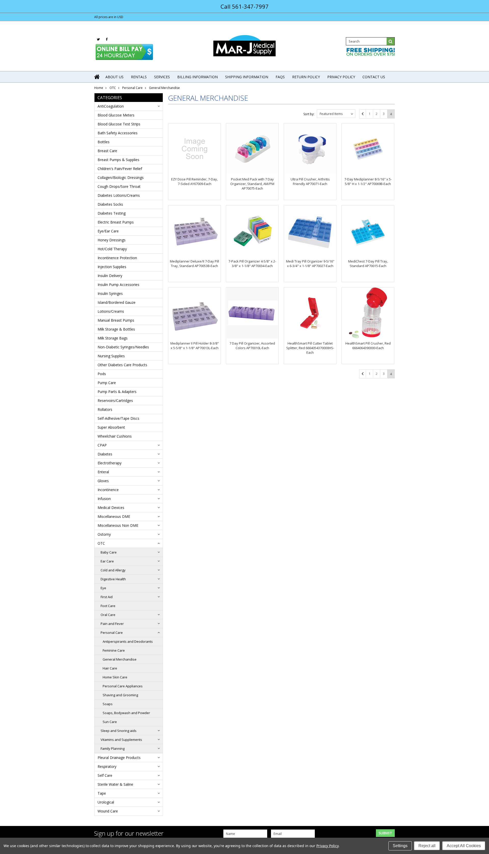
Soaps (108, 704)
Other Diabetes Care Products (122, 364)
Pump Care (107, 382)
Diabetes (105, 454)
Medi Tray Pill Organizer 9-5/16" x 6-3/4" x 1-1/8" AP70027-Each (310, 263)
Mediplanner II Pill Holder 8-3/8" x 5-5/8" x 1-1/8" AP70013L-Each (194, 345)
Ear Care (107, 561)
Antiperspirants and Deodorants (128, 641)
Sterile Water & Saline (115, 784)
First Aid (107, 597)
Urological (106, 802)
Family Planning (113, 748)
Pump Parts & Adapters (117, 391)
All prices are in (108, 17)
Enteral (103, 471)
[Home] (97, 77)
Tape (102, 793)
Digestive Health (113, 579)
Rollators (105, 409)
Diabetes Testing (112, 213)
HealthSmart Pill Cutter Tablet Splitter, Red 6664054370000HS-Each (310, 348)
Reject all (427, 846)
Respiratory (107, 766)
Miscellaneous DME (114, 516)
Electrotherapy (109, 463)
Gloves (103, 480)
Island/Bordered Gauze (116, 302)
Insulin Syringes (110, 293)
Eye (103, 588)
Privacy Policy (327, 845)
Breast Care (107, 150)
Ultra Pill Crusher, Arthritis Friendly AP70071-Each (310, 181)
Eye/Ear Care (108, 231)
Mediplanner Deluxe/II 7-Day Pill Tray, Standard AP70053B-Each (194, 263)
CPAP (102, 445)
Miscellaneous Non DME (118, 525)
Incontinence (108, 489)
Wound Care (108, 811)
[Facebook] (106, 39)
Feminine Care (114, 650)
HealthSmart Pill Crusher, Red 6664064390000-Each (368, 345)
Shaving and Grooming (120, 695)
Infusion (104, 498)
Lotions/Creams (111, 311)
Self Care (105, 775)
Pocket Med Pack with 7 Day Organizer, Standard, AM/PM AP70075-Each (252, 184)
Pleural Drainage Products (119, 757)
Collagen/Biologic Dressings (121, 177)
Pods (102, 373)
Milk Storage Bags (113, 338)
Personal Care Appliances (123, 686)
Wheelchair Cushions (115, 436)
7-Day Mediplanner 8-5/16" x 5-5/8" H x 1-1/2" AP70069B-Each (368, 181)
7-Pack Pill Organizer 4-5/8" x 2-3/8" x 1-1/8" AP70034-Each (252, 263)
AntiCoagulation (111, 106)
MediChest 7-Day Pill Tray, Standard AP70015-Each (368, 263)
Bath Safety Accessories (118, 132)
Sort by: (308, 114)
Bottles (104, 141)
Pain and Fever (112, 623)
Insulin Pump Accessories (118, 284)
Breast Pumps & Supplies (118, 159)
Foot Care (108, 605)
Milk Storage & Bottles (116, 329)
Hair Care (110, 668)
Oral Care (108, 614)
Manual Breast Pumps (116, 320)
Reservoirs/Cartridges (115, 400)
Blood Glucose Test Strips (119, 124)
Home (98, 88)
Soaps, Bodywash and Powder (126, 713)
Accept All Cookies (464, 846)
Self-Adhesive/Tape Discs (118, 418)
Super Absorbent (111, 427)
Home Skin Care (115, 677)
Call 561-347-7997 (245, 6)
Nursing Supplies (111, 355)
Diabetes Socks (110, 204)
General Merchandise (120, 659)
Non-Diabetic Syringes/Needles (123, 347)
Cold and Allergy (113, 570)
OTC (113, 88)
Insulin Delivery (110, 275)
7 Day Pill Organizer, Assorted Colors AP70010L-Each (252, 345)
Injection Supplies (112, 266)
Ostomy (104, 534)
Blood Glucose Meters (116, 115)
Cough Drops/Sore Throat (119, 186)
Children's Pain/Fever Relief (120, 168)
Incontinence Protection (117, 257)
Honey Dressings (112, 240)
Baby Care (109, 552)
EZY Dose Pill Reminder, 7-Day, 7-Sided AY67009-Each (194, 181)
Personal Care (132, 88)
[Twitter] (98, 39)
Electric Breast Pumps (116, 222)
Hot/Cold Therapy (112, 248)
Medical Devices (111, 507)
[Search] (391, 41)
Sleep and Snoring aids (119, 730)
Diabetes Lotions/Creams (119, 195)
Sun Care (110, 721)
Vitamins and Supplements (121, 739)
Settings (400, 846)
